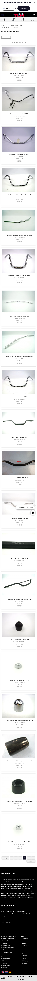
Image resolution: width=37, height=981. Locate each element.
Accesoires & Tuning (8, 947)
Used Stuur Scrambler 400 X (19, 437)
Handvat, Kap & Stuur (11, 27)
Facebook (25, 938)
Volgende (30, 861)
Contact (5, 967)
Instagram (25, 941)
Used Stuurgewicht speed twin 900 (19, 842)
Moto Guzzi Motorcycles (9, 936)
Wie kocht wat (6, 958)
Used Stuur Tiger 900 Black (19, 558)
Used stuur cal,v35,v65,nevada (19, 73)
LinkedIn (24, 945)
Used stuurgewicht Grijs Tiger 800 (19, 680)
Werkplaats (6, 961)
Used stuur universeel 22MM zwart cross (19, 599)
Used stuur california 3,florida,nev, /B (19, 194)
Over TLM (5, 956)
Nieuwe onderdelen (8, 950)
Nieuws (5, 963)
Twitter (24, 943)
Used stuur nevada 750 (19, 397)
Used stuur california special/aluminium (19, 235)
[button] (33, 512)
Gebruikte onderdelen (16, 25)
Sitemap (24, 960)
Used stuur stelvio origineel (19, 518)
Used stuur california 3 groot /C (19, 154)
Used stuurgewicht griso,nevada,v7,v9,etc (19, 720)
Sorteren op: (16, 42)
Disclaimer (24, 958)
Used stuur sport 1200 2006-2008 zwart (19, 478)
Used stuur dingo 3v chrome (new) (19, 275)
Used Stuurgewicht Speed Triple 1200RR (19, 801)
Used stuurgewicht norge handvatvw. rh (19, 761)
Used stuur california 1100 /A (19, 114)
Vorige (5, 858)
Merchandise (6, 945)
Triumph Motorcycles (8, 938)
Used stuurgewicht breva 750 (19, 639)
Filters (6, 37)
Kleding (5, 943)
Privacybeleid (25, 956)
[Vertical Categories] (2, 15)
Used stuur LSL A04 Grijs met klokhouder (19, 356)
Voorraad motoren (8, 941)
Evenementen (6, 965)
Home (4, 25)
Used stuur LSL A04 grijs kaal (19, 316)
